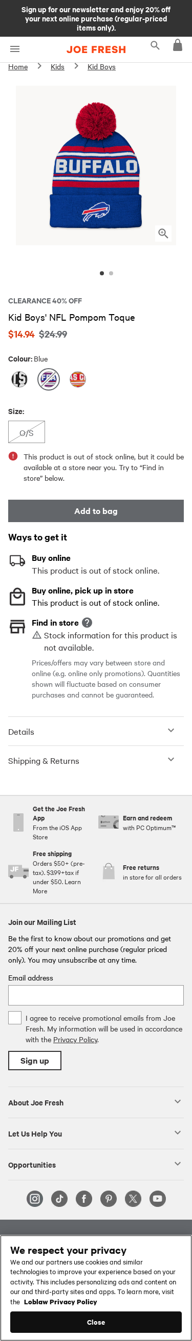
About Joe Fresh (35, 1101)
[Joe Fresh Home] (96, 49)
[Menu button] (14, 49)
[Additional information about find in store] (87, 622)
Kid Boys (102, 66)
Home (18, 66)
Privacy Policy (75, 1039)
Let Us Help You (35, 1133)
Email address (30, 977)
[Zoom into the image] (163, 233)
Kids (58, 66)
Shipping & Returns (43, 760)
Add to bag (96, 511)
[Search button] (155, 45)
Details (21, 731)
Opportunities (32, 1164)
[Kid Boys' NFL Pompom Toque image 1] (102, 273)
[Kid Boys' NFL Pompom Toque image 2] (111, 273)
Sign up (34, 1060)
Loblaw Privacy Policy (60, 1301)
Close (96, 1322)
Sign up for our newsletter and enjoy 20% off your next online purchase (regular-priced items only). (96, 18)
